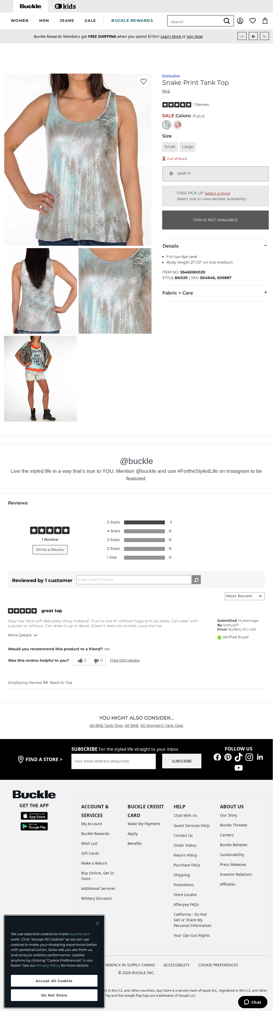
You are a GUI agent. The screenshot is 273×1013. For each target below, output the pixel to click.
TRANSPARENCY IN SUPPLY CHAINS (123, 964)
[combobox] (194, 20)
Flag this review (125, 660)
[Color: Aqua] (167, 125)
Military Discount (96, 898)
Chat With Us (185, 815)
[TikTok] (238, 756)
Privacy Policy (48, 965)
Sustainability (232, 854)
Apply (133, 833)
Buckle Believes (233, 844)
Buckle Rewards (95, 833)
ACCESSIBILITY (177, 964)
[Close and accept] (97, 923)
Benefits (135, 843)
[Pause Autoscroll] (253, 36)
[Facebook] (217, 756)
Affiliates (227, 884)
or (174, 36)
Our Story (228, 815)
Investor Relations (236, 874)
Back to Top (61, 682)
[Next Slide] (264, 36)
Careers (227, 834)
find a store (44, 759)
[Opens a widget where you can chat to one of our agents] (252, 1002)
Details (170, 246)
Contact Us (183, 835)
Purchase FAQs (187, 864)
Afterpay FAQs (186, 904)
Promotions (184, 884)
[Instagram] (249, 756)
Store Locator (185, 894)
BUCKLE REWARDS (132, 20)
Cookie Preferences (218, 964)
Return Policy (185, 855)
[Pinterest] (228, 756)
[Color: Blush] (177, 125)
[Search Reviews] (196, 579)
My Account (91, 823)
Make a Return (94, 863)
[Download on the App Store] (34, 815)
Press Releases (233, 864)
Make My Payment (144, 823)
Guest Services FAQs (192, 825)
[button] (19, 21)
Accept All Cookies (54, 981)
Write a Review (50, 549)
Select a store (217, 193)
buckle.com (80, 934)
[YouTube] (238, 767)
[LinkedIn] (260, 756)
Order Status (185, 845)
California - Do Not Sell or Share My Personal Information (192, 920)
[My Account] (240, 21)
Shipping (182, 874)
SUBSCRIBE (182, 761)
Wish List (89, 843)
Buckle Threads (233, 825)
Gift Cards (90, 853)
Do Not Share (54, 995)
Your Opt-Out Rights (192, 935)
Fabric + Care (177, 293)
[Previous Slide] (242, 36)
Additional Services (98, 888)
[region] (54, 961)
